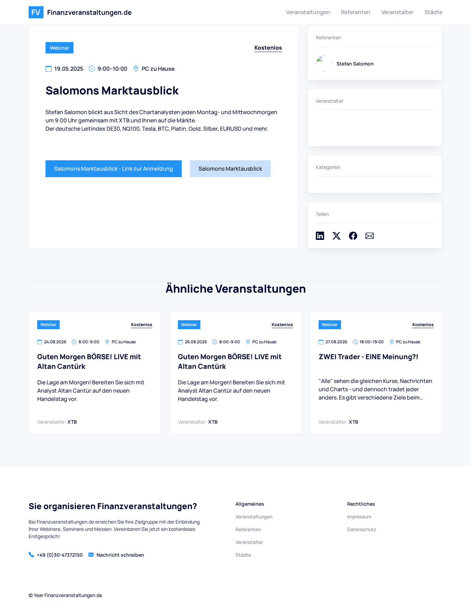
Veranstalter (397, 12)
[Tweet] (336, 238)
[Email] (369, 238)
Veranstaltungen (308, 12)
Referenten (355, 12)
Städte (433, 12)
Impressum (359, 516)
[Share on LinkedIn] (320, 238)
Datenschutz (361, 529)
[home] (80, 12)
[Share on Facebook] (353, 238)
